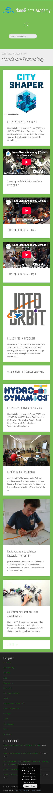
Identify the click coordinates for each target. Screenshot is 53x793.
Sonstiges (7, 713)
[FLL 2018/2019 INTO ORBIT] (26, 309)
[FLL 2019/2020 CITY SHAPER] (26, 93)
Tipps (5, 729)
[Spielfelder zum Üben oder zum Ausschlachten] (26, 593)
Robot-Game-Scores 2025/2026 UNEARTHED (21, 745)
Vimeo (29, 43)
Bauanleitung (8, 667)
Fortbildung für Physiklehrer (21, 472)
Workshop (7, 734)
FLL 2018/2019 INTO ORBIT (21, 338)
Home (5, 698)
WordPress (36, 790)
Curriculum (8, 683)
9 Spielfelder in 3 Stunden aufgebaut (25, 371)
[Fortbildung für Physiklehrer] (26, 450)
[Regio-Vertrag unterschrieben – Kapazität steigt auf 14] (26, 522)
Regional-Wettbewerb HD (13, 703)
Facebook (23, 43)
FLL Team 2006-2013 (11, 693)
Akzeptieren (30, 786)
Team (5, 718)
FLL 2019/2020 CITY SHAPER (22, 122)
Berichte (6, 672)
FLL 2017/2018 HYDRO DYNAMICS (24, 408)
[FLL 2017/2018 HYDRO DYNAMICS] (26, 393)
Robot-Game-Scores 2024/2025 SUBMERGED (21, 753)
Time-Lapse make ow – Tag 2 (21, 229)
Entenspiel (7, 688)
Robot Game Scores (11, 708)
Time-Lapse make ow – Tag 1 (21, 274)
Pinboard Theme (20, 790)
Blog (5, 678)
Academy (7, 662)
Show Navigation (43, 25)
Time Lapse (8, 724)
